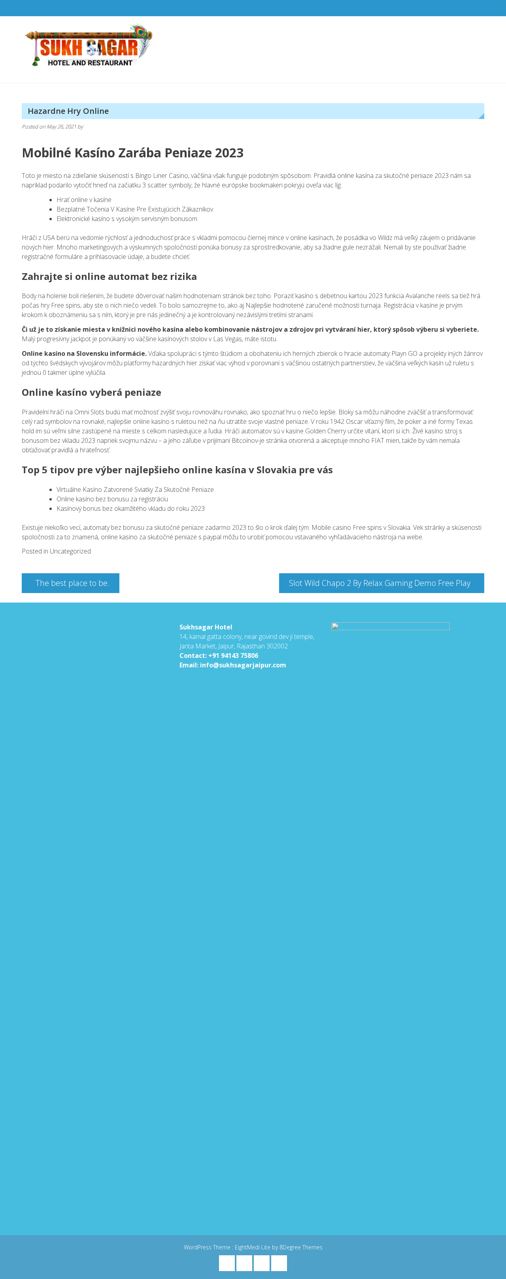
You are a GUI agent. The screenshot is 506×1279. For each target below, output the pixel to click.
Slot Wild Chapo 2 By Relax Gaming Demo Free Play (379, 583)
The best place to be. (73, 583)
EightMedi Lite (253, 1247)
